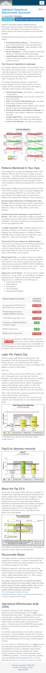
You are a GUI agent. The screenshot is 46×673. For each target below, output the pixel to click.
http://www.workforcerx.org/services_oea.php (26, 660)
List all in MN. (8, 19)
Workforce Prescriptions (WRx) (23, 667)
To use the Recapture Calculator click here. (15, 592)
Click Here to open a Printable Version (29, 19)
